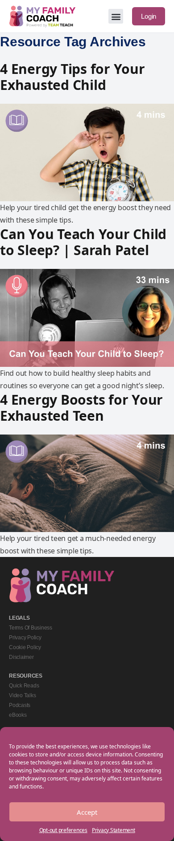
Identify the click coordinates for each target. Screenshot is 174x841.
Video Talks (22, 695)
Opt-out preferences (63, 830)
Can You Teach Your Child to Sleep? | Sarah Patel (83, 242)
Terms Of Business (30, 628)
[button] (115, 16)
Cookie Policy (25, 647)
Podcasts (19, 705)
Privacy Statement (113, 830)
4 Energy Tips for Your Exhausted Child (72, 77)
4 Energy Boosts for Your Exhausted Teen (81, 407)
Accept (87, 812)
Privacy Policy (25, 637)
